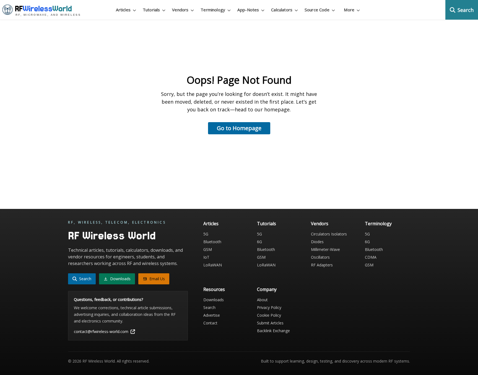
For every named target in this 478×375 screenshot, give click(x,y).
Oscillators (320, 257)
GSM (207, 249)
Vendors (319, 224)
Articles (211, 224)
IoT (206, 257)
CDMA (370, 257)
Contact (210, 323)
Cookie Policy (269, 315)
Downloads (213, 299)
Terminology (378, 224)
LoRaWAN (212, 265)
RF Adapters (322, 265)
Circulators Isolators (329, 234)
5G (205, 234)
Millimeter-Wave (325, 249)
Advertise (211, 315)
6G (259, 241)
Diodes (317, 241)
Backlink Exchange (273, 330)
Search (209, 307)
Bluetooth (212, 241)
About (262, 299)
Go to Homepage (239, 128)
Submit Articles (270, 323)
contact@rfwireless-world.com (101, 331)
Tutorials (266, 224)
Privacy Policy (269, 307)
